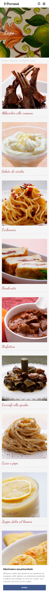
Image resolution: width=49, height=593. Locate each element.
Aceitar (25, 587)
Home (4, 60)
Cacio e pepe (10, 463)
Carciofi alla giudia (15, 405)
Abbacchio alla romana (17, 113)
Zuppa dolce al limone (17, 521)
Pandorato (9, 288)
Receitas (14, 60)
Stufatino (8, 346)
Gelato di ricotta (13, 171)
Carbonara (9, 229)
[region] (24, 579)
